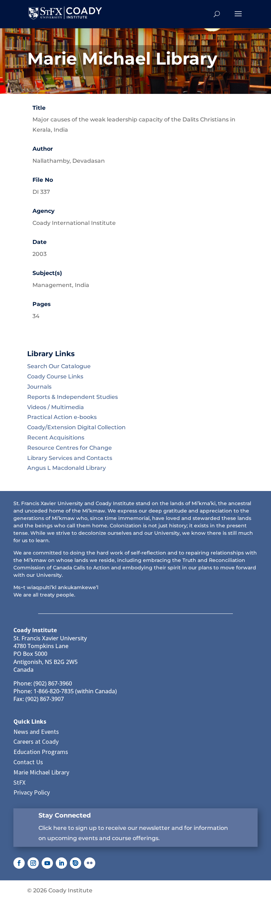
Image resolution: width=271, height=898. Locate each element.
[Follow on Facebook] (19, 863)
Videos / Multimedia (55, 407)
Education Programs (40, 752)
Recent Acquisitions (55, 437)
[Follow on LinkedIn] (61, 863)
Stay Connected (64, 815)
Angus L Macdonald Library (66, 468)
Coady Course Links (55, 376)
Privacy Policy (31, 792)
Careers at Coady (36, 741)
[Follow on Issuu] (75, 863)
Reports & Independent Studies (72, 397)
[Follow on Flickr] (89, 863)
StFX (19, 782)
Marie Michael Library (41, 772)
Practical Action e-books (62, 417)
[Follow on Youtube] (47, 863)
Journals (39, 386)
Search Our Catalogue (59, 366)
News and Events (36, 732)
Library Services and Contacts (69, 458)
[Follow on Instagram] (33, 863)
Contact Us (28, 762)
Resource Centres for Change (69, 447)
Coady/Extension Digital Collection (76, 427)
